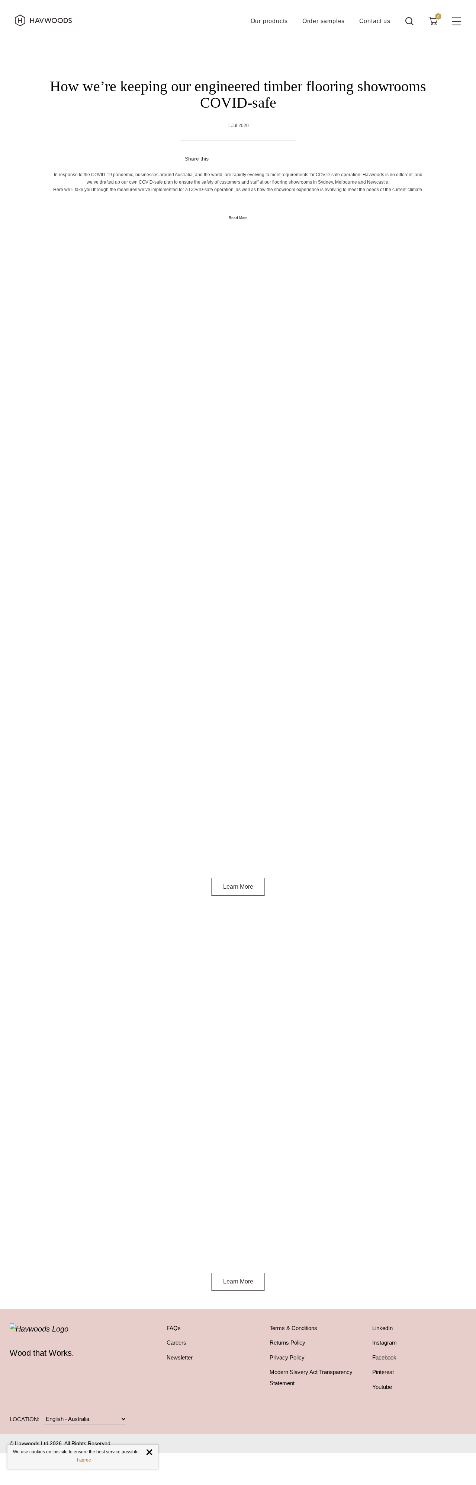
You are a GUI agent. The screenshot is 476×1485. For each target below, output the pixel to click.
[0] (432, 20)
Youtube (382, 1387)
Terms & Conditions (293, 1328)
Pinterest (383, 1372)
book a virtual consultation (221, 485)
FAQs (174, 1328)
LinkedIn (382, 1328)
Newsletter (180, 1357)
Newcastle (264, 1245)
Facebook (384, 1357)
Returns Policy (287, 1342)
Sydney (195, 1245)
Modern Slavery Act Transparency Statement (311, 1377)
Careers (176, 1342)
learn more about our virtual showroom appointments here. (263, 1254)
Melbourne (223, 1245)
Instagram (384, 1342)
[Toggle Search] (409, 21)
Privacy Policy (287, 1357)
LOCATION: (24, 1419)
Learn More (238, 886)
